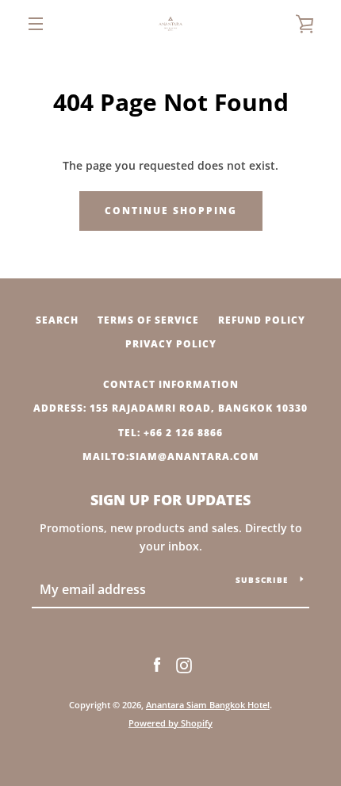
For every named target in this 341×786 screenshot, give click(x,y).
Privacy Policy (170, 344)
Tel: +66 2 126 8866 (170, 432)
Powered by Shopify (170, 723)
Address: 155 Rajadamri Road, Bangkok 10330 (170, 408)
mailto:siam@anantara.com (170, 456)
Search (57, 320)
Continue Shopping (171, 210)
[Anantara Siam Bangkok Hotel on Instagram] (184, 664)
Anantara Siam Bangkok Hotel (208, 705)
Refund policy (261, 320)
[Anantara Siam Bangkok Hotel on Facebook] (157, 664)
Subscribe (262, 579)
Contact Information (171, 384)
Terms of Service (148, 320)
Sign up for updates (170, 499)
